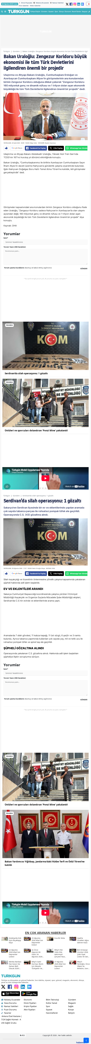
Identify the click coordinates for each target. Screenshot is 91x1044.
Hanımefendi (52, 1013)
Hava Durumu (10, 1003)
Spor (48, 1006)
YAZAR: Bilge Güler (31, 143)
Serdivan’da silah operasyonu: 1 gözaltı (26, 373)
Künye (71, 1009)
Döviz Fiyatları (30, 1003)
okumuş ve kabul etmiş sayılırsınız (28, 268)
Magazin (72, 1003)
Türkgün (6, 51)
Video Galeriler (35, 5)
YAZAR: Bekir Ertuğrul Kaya (36, 568)
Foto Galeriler (24, 5)
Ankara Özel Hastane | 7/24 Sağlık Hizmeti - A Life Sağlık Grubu (11, 1019)
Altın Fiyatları (29, 1009)
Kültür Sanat (51, 1003)
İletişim (71, 1013)
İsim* (6, 238)
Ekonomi (28, 999)
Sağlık (70, 1006)
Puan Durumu (10, 1009)
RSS (23, 1035)
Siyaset (49, 1009)
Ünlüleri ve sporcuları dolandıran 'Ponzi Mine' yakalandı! (36, 430)
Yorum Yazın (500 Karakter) (15, 247)
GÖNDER (83, 268)
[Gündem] (45, 345)
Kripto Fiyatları (30, 1006)
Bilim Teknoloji (52, 999)
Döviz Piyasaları (26, 3)
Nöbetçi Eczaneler (42, 3)
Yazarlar (7, 1013)
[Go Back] (86, 1040)
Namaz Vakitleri (58, 3)
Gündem (16, 51)
